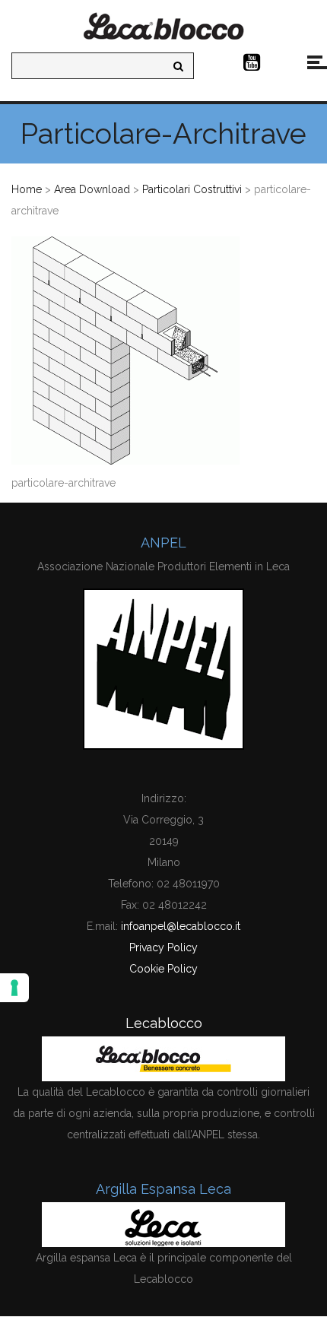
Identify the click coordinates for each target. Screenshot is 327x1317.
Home (26, 189)
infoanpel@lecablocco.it (180, 926)
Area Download (92, 189)
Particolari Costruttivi (192, 189)
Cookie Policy (163, 969)
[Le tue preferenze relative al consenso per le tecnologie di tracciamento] (14, 987)
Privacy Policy (163, 947)
